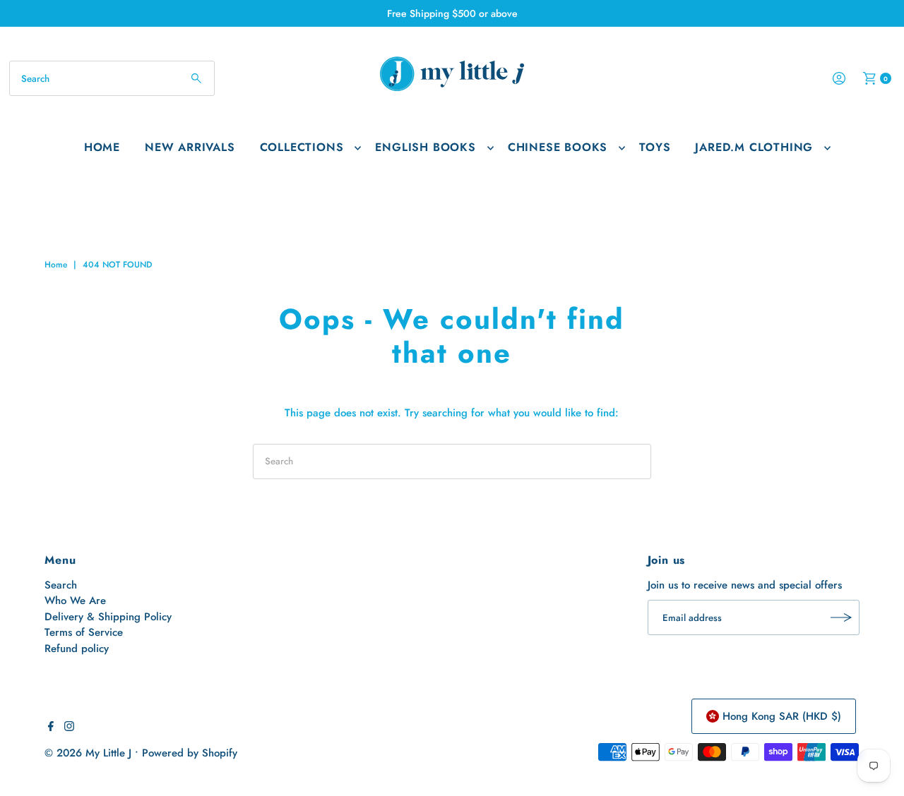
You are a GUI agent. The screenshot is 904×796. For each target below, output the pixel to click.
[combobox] (112, 78)
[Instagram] (69, 727)
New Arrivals (190, 147)
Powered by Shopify (189, 753)
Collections (302, 147)
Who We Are (75, 600)
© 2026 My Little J (87, 753)
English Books (425, 147)
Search (60, 585)
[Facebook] (51, 727)
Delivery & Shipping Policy (108, 617)
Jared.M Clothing (754, 147)
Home (102, 147)
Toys (654, 147)
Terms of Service (83, 632)
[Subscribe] (842, 617)
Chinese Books (557, 147)
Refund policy (76, 648)
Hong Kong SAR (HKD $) (781, 716)
